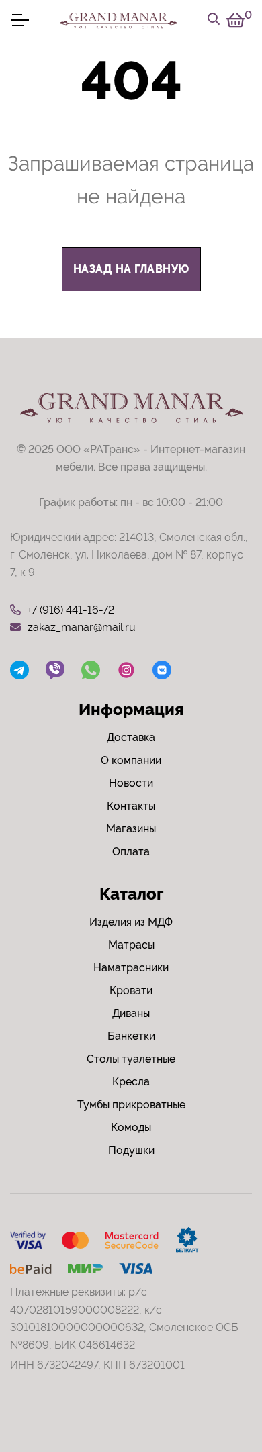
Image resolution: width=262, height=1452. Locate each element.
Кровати (131, 990)
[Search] (214, 20)
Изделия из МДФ (131, 922)
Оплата (131, 851)
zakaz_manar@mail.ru (82, 627)
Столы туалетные (131, 1059)
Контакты (131, 806)
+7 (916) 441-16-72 (71, 609)
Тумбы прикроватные (131, 1104)
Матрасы (131, 944)
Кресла (131, 1081)
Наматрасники (131, 967)
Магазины (131, 828)
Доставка (131, 737)
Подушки (131, 1150)
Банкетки (131, 1036)
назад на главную (131, 268)
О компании (131, 760)
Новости (131, 783)
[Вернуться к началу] (224, 1401)
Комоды (131, 1127)
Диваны (131, 1013)
